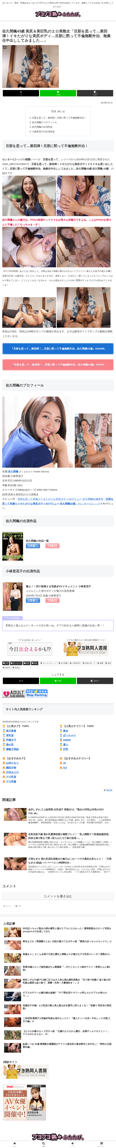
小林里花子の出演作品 (43, 131)
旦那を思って (90, 663)
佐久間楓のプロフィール (44, 122)
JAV (6, 663)
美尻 (109, 663)
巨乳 (27, 663)
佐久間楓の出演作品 (42, 127)
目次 (53, 111)
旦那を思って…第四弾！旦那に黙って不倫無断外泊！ (59, 117)
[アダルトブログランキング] (13, 696)
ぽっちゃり (17, 663)
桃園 (101, 663)
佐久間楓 (64, 663)
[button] (95, 93)
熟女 (35, 663)
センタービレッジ (49, 663)
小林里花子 (76, 663)
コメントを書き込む (58, 896)
